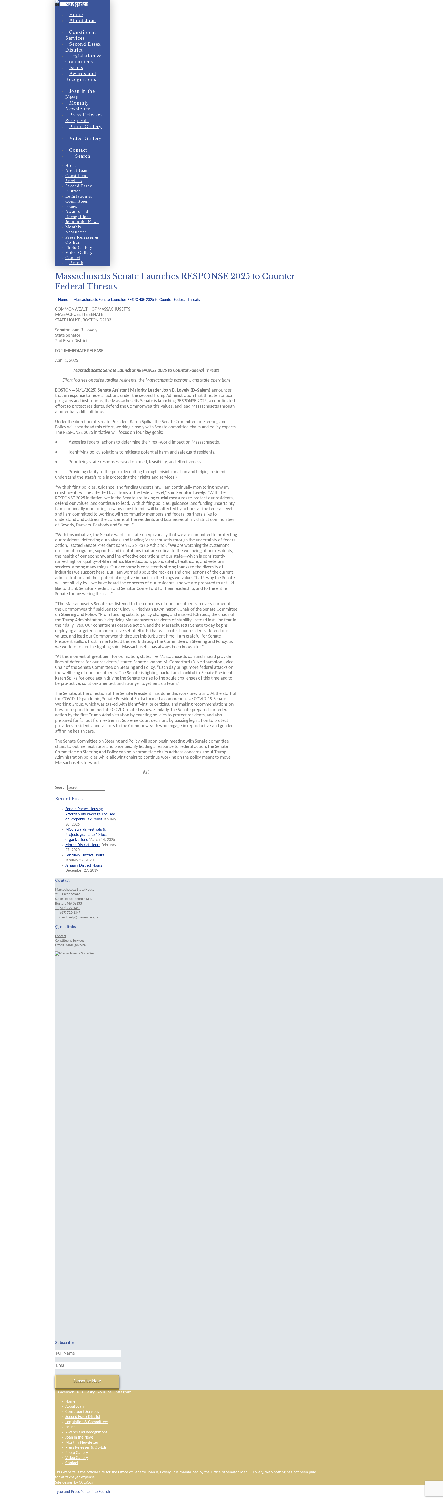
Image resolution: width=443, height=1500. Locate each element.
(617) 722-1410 (69, 908)
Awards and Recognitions (86, 1432)
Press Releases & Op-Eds (85, 1448)
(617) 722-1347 (69, 913)
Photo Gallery (76, 1453)
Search (60, 788)
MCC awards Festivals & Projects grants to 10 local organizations (87, 835)
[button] (74, 4)
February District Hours (84, 855)
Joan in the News (79, 1437)
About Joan (74, 1407)
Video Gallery (76, 1458)
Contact (60, 936)
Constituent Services (69, 941)
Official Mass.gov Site (70, 945)
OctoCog (86, 1483)
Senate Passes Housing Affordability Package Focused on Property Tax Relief (90, 814)
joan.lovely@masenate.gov (78, 917)
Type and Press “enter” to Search (82, 1492)
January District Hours (83, 866)
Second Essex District (82, 1417)
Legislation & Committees (86, 1422)
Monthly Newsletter (81, 1443)
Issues (70, 1427)
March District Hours (82, 845)
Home (70, 1402)
